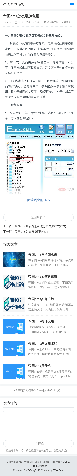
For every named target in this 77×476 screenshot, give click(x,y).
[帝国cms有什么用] (14, 326)
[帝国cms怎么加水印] (14, 348)
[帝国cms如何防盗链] (14, 282)
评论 (41, 443)
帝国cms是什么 (39, 366)
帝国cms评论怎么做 (42, 254)
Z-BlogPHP (33, 470)
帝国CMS (52, 21)
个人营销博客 (14, 4)
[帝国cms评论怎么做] (14, 259)
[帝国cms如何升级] (14, 304)
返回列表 (36, 217)
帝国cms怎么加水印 (42, 343)
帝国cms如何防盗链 (42, 277)
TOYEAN (58, 470)
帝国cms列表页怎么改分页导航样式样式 (40, 226)
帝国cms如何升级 (41, 299)
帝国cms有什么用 (41, 321)
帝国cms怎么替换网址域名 (32, 231)
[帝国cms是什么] (14, 371)
